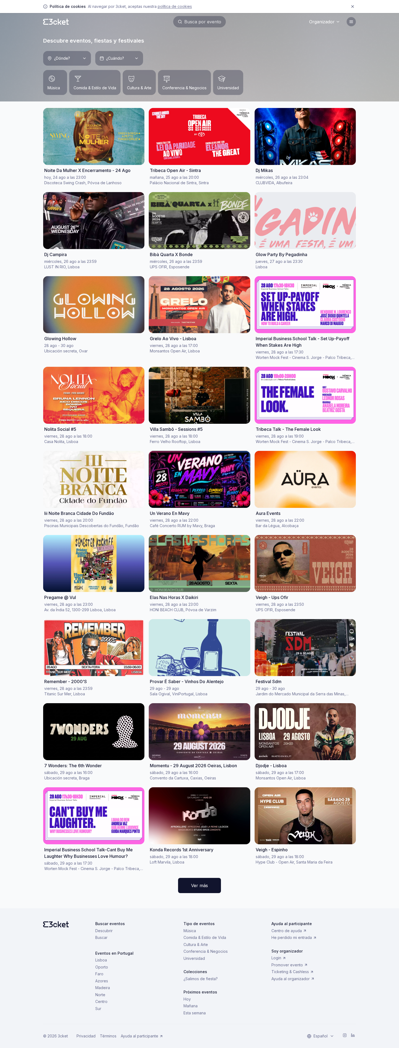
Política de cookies (175, 6)
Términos (108, 1036)
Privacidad (86, 1036)
